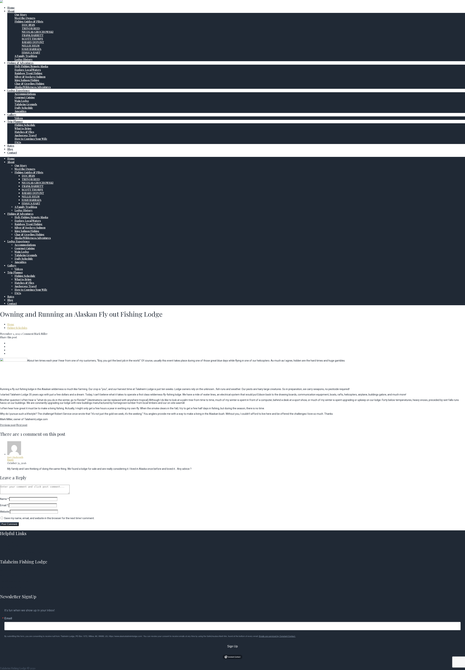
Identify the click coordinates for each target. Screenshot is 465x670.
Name (4, 499)
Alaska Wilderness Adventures (33, 87)
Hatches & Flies (24, 132)
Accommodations (25, 94)
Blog (10, 149)
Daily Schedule (24, 107)
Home (11, 7)
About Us (12, 545)
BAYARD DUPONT (33, 42)
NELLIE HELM (31, 45)
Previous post (8, 425)
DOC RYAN (28, 25)
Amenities (20, 111)
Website (4, 511)
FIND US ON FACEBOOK (13, 587)
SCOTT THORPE (32, 38)
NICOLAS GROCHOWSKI (37, 32)
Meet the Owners (25, 18)
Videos (19, 118)
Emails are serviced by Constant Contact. (277, 636)
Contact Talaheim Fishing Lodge (25, 552)
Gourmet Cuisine (25, 97)
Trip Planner (15, 121)
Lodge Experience (18, 90)
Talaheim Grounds (26, 104)
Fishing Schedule (25, 125)
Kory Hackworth (15, 457)
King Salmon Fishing (27, 80)
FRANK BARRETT (32, 35)
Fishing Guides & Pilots (29, 21)
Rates (10, 145)
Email (4, 505)
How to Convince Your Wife (31, 139)
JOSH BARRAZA (31, 49)
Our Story (21, 14)
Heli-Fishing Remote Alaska (31, 66)
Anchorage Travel (26, 135)
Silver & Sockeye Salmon (30, 76)
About (11, 11)
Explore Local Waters (28, 70)
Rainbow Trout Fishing (28, 73)
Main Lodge (22, 101)
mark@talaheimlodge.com (15, 581)
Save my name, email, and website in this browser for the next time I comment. (49, 518)
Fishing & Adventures (20, 63)
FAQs (18, 142)
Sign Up (232, 646)
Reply (10, 459)
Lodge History (24, 59)
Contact (12, 152)
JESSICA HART (31, 52)
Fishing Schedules (17, 328)
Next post (21, 425)
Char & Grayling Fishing (29, 83)
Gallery (11, 114)
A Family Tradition (26, 56)
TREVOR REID (31, 28)
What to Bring (23, 128)
